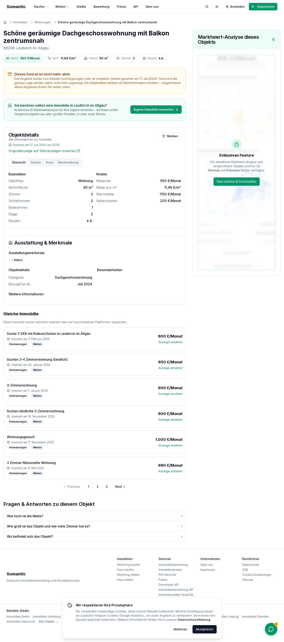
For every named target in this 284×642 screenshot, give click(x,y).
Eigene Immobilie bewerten (153, 109)
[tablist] (45, 162)
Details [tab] (36, 162)
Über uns (152, 6)
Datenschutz (250, 564)
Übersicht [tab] (19, 162)
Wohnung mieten (128, 574)
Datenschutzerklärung (194, 619)
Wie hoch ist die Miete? (95, 516)
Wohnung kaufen (128, 564)
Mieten (61, 6)
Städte (81, 6)
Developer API (169, 584)
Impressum (207, 569)
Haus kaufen (125, 569)
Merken (172, 136)
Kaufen (39, 6)
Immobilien (20, 22)
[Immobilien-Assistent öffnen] (271, 629)
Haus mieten (125, 579)
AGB (245, 569)
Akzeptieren (204, 629)
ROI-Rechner (167, 574)
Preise (121, 6)
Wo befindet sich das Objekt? (95, 536)
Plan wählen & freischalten (236, 181)
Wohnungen (42, 22)
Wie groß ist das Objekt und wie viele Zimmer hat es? (95, 526)
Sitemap (247, 579)
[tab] (68, 162)
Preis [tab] (49, 162)
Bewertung (101, 6)
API (135, 6)
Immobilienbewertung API (176, 589)
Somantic (16, 6)
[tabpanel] (95, 197)
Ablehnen (180, 629)
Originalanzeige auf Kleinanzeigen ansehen (42, 151)
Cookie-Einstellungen (257, 574)
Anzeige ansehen (170, 342)
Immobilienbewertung (173, 564)
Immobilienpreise (170, 569)
